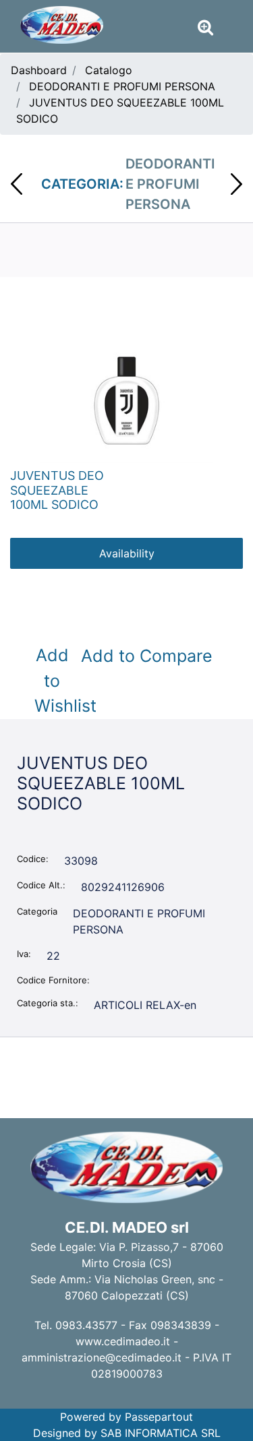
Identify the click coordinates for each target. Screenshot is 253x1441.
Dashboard (39, 70)
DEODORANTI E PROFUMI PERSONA (122, 86)
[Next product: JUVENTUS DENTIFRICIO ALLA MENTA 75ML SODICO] (236, 184)
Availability (126, 553)
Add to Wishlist (54, 680)
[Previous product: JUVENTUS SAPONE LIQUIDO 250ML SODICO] (16, 184)
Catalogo (108, 70)
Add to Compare (147, 656)
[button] (126, 397)
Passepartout (159, 1416)
